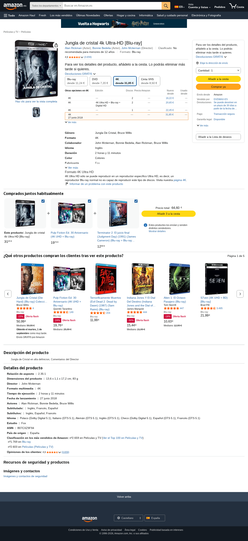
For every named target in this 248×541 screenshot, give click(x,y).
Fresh (42, 15)
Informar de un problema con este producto (96, 183)
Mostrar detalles (157, 231)
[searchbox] (112, 5)
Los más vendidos (61, 15)
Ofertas (108, 15)
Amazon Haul (27, 15)
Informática (146, 15)
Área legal (130, 530)
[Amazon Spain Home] (89, 520)
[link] (71, 213)
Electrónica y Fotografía (206, 15)
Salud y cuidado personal (172, 15)
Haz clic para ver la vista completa (36, 101)
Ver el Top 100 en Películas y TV (123, 437)
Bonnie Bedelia (101, 48)
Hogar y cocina (126, 15)
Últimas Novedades (88, 15)
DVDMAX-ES (221, 99)
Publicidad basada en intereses (166, 530)
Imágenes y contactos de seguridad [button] (25, 476)
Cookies (142, 530)
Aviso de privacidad (111, 530)
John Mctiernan (130, 48)
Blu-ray (26, 441)
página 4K (180, 180)
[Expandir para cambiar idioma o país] (184, 7)
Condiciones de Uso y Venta (83, 530)
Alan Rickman (73, 48)
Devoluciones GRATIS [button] (210, 56)
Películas (26, 32)
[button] (9, 15)
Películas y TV (10, 32)
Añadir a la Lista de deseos (215, 136)
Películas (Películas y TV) (37, 446)
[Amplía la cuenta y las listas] (210, 7)
